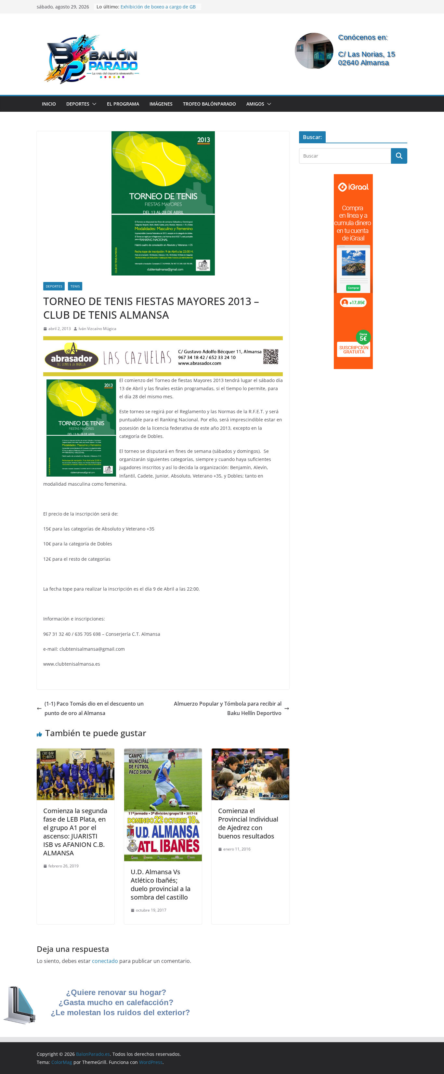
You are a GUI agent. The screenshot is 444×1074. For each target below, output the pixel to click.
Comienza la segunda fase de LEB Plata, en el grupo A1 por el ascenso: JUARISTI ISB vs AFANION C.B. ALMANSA (75, 831)
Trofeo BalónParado (209, 104)
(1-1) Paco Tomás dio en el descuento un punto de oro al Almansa (94, 708)
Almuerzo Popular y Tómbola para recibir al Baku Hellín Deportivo (227, 708)
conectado (105, 961)
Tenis (75, 286)
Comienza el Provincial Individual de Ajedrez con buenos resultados (248, 823)
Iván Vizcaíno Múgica (97, 328)
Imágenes (161, 104)
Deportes (77, 104)
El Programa (123, 104)
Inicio (49, 104)
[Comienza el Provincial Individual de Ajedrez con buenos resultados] (250, 753)
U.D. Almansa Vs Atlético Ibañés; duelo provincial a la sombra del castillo (160, 884)
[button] (93, 104)
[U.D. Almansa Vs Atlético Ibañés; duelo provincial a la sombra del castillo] (163, 753)
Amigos (255, 104)
